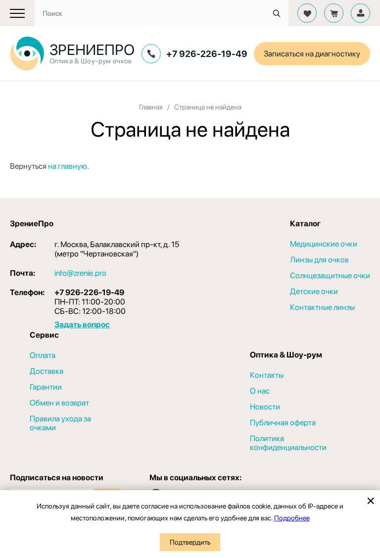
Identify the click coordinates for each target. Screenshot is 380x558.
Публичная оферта (283, 422)
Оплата (42, 355)
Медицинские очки (323, 244)
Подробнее (292, 518)
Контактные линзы (322, 307)
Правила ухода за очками (60, 423)
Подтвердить (190, 542)
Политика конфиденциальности (288, 443)
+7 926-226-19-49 (206, 54)
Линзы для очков (319, 259)
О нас (260, 391)
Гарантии (46, 387)
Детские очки (314, 291)
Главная (151, 107)
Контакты (267, 375)
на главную (67, 166)
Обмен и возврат (59, 403)
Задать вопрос (82, 324)
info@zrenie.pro (80, 273)
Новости (265, 407)
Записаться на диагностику (312, 53)
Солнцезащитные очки (330, 275)
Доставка (46, 371)
